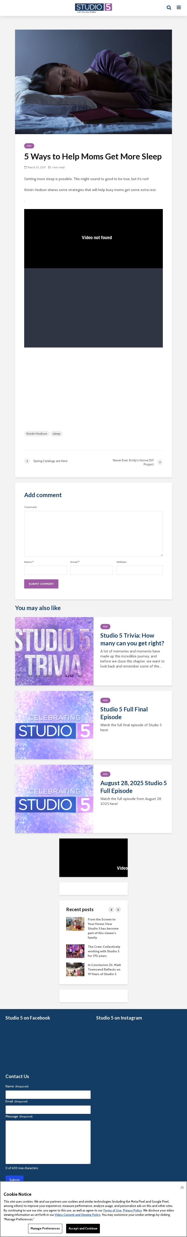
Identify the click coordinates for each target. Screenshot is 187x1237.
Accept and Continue (83, 1228)
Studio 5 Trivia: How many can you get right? (132, 639)
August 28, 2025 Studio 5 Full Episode (133, 786)
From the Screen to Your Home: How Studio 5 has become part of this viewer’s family (103, 928)
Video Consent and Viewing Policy (78, 1215)
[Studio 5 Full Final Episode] (54, 725)
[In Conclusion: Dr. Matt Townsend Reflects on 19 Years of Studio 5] (75, 969)
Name (29, 562)
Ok (182, 1187)
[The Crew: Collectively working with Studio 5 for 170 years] (75, 951)
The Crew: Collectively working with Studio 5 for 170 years (104, 951)
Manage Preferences (45, 1228)
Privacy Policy (132, 1210)
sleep (56, 434)
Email (74, 562)
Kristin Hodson (36, 434)
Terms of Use (112, 1210)
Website (121, 562)
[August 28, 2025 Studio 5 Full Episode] (54, 798)
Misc (29, 145)
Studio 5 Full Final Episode (124, 713)
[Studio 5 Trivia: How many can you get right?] (54, 651)
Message (19, 1116)
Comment (30, 507)
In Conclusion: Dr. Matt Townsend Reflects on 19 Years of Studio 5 (104, 969)
